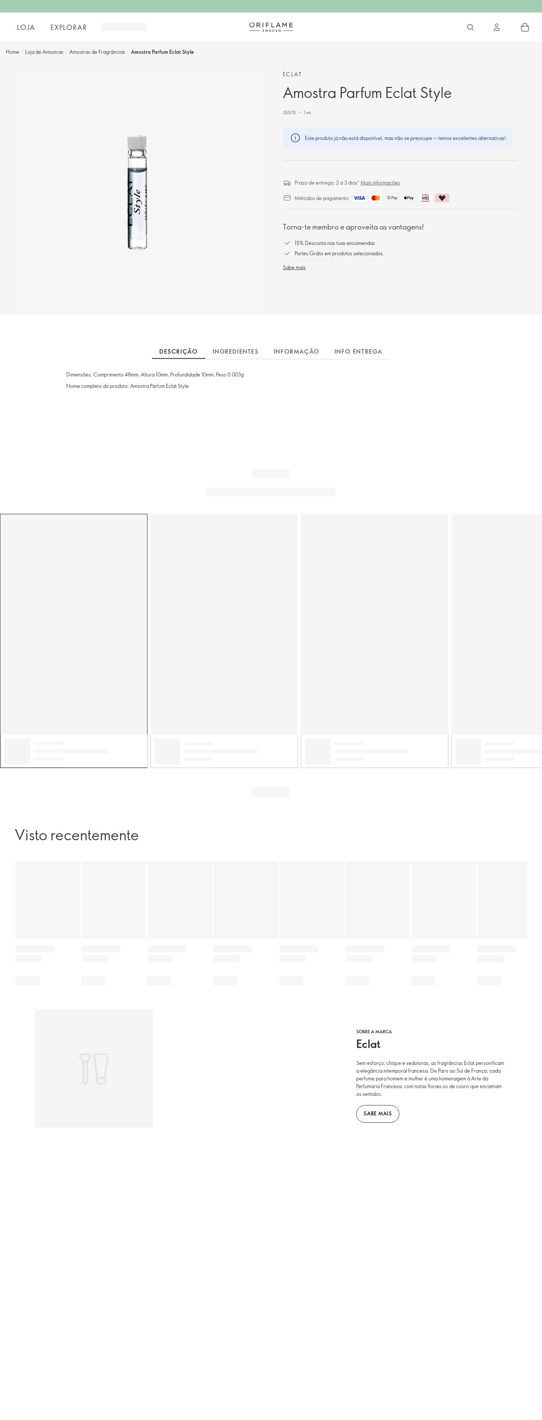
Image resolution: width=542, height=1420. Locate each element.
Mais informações (380, 182)
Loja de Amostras (44, 51)
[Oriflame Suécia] (271, 27)
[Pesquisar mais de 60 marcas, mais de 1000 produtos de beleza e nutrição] (470, 27)
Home (12, 51)
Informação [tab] (297, 351)
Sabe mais (294, 267)
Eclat (292, 74)
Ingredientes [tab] (236, 351)
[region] (137, 192)
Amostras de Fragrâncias (97, 51)
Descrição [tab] (178, 351)
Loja (26, 27)
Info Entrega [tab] (358, 351)
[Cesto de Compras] (525, 27)
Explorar (69, 27)
